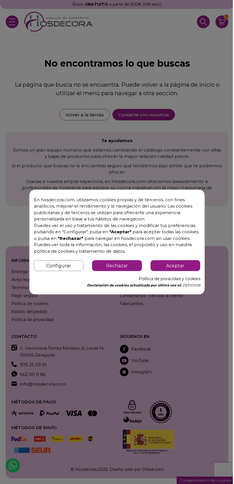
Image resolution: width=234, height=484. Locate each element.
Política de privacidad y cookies (169, 278)
